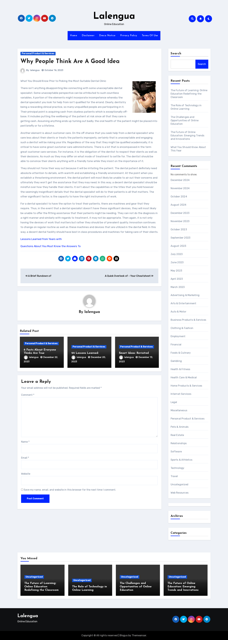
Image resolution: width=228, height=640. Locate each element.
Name (25, 441)
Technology (177, 468)
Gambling (176, 361)
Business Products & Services (188, 319)
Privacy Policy (128, 35)
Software (176, 451)
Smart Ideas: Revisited (134, 353)
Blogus (124, 635)
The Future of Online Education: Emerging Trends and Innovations (187, 135)
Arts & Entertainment (183, 303)
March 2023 (178, 287)
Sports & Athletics (181, 459)
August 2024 (178, 204)
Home (73, 35)
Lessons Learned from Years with (41, 239)
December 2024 (180, 180)
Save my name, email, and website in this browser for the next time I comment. (70, 489)
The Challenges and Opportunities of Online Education (185, 120)
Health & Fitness (180, 369)
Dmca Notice (107, 35)
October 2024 (179, 196)
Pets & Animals (180, 426)
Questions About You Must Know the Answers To (50, 246)
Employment (178, 336)
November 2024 (180, 188)
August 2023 (178, 245)
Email (25, 457)
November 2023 (180, 221)
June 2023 (177, 262)
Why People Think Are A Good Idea (70, 62)
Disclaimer (88, 35)
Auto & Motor (178, 311)
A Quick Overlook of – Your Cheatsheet (128, 275)
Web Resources (180, 492)
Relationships (179, 443)
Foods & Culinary (181, 352)
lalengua (35, 70)
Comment (27, 394)
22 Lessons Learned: (85, 353)
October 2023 (179, 229)
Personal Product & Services (38, 53)
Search (176, 53)
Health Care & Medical (184, 377)
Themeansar (139, 635)
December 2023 (180, 213)
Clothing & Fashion (182, 328)
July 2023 (177, 254)
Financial (176, 344)
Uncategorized (179, 484)
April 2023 (177, 278)
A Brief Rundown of (39, 275)
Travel (174, 476)
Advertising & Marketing (185, 295)
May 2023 (176, 270)
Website (25, 473)
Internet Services (181, 393)
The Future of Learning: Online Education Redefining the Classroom (189, 94)
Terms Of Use (150, 35)
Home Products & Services (186, 385)
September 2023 (180, 237)
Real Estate (177, 435)
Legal (174, 402)
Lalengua (114, 16)
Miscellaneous (179, 410)
